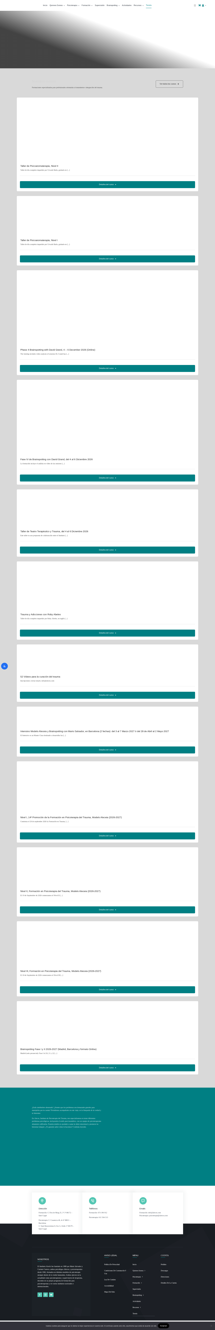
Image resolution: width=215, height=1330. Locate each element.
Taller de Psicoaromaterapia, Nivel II (39, 166)
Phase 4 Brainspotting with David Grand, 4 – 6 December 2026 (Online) (57, 349)
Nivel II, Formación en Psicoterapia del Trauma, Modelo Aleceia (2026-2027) (60, 891)
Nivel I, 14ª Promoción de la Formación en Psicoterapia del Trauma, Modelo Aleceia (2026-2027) (71, 817)
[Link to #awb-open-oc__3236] (195, 5)
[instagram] (45, 1294)
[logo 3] (15, 4)
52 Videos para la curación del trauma (40, 676)
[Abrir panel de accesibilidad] (4, 666)
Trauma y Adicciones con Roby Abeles (40, 614)
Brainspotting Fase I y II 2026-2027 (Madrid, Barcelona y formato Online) (58, 1049)
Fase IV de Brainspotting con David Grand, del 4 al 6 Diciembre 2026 (56, 459)
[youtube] (51, 1294)
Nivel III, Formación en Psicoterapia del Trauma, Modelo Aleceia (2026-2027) (60, 971)
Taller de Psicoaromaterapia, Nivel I (39, 240)
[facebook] (40, 1294)
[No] (211, 1326)
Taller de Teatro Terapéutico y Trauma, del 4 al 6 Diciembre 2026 (54, 531)
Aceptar (163, 1326)
